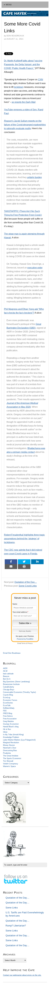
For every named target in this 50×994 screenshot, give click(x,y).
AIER (5, 668)
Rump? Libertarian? (16, 925)
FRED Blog (7, 713)
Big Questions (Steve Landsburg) (16, 682)
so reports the (23, 102)
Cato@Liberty (8, 687)
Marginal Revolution (11, 742)
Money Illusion (9, 745)
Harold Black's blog (10, 727)
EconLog (6, 697)
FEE (5, 711)
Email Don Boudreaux (12, 653)
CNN (40, 79)
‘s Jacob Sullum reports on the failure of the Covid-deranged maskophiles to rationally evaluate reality (25, 125)
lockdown (18, 87)
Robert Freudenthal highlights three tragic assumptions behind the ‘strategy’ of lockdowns (24, 539)
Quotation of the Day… (25, 582)
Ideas (5, 732)
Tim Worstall (8, 761)
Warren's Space (9, 766)
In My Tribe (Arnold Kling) (13, 735)
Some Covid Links (28, 586)
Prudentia (7, 753)
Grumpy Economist (11, 724)
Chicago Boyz (8, 689)
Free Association (10, 719)
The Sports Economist (12, 758)
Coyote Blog (8, 695)
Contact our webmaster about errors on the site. (22, 975)
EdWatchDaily (8, 708)
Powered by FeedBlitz (25, 639)
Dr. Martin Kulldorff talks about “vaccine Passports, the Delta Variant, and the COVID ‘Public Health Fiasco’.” (23, 64)
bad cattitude (8, 674)
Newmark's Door (9, 748)
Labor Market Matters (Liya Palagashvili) (19, 740)
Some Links (12, 907)
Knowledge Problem (11, 737)
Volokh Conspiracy (10, 764)
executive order (34, 267)
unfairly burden (34, 177)
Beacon (6, 676)
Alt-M (5, 671)
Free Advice (8, 716)
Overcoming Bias (10, 750)
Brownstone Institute (11, 684)
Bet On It (6, 679)
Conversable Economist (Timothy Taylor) (19, 692)
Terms (23, 643)
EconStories (8, 703)
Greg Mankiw (8, 721)
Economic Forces (10, 700)
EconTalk (7, 705)
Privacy (30, 643)
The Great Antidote (10, 756)
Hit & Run (7, 729)
